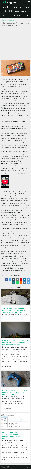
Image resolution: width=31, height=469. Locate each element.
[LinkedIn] (24, 279)
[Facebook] (6, 279)
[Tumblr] (13, 279)
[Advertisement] (15, 43)
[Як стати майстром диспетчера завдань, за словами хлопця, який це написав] (15, 421)
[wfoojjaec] (9, 2)
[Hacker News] (21, 282)
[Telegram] (28, 282)
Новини (11, 20)
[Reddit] (28, 279)
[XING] (13, 282)
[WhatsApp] (17, 282)
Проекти (4, 20)
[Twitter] (10, 279)
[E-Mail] (17, 279)
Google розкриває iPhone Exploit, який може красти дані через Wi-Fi (15, 11)
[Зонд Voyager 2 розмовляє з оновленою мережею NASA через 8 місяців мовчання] (15, 297)
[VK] (24, 282)
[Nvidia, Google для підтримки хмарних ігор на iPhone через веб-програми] (15, 379)
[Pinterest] (21, 279)
